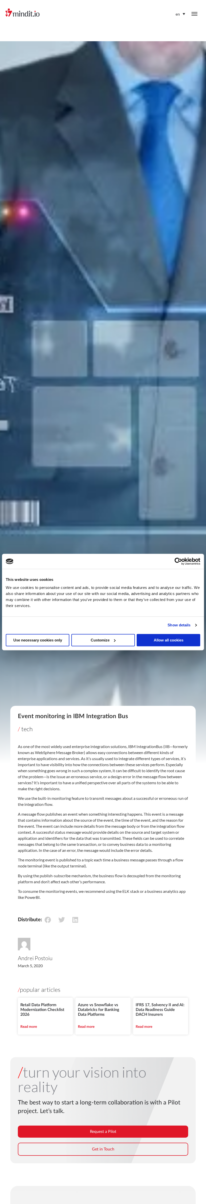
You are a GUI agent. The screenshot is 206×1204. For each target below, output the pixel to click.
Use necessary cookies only (37, 640)
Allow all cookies (168, 640)
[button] (47, 919)
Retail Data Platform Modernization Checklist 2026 (42, 1009)
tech (27, 729)
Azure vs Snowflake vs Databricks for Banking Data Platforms (98, 1009)
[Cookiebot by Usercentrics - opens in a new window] (178, 561)
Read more (28, 1027)
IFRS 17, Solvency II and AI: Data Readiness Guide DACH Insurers (160, 1009)
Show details (179, 625)
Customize (100, 640)
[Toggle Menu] (194, 14)
